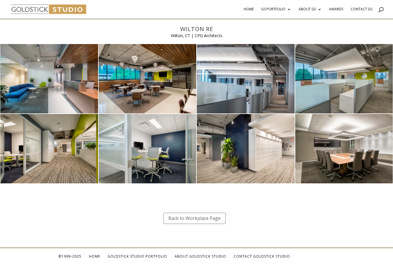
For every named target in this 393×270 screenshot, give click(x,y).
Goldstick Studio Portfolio (137, 256)
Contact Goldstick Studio (262, 256)
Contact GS (361, 9)
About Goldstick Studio (200, 256)
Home (249, 9)
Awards (336, 9)
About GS (307, 9)
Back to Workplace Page (194, 218)
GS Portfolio (273, 9)
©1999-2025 (69, 256)
